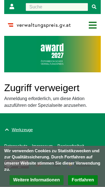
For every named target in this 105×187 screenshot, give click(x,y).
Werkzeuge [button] (22, 129)
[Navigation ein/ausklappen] (93, 25)
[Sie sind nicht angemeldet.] (13, 7)
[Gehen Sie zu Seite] (94, 7)
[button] (37, 180)
